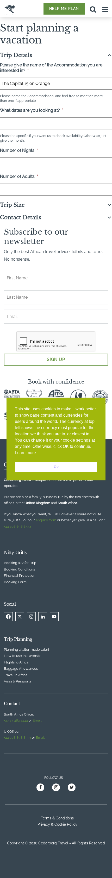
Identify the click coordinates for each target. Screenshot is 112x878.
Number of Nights (19, 150)
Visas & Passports (17, 681)
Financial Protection (19, 576)
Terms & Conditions (57, 818)
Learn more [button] (25, 452)
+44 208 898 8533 (17, 526)
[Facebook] (8, 616)
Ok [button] (56, 467)
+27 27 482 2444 (16, 720)
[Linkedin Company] (42, 616)
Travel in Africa (15, 675)
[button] (56, 55)
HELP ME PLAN (64, 9)
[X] (19, 616)
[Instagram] (31, 616)
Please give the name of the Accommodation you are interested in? (51, 67)
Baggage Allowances (21, 668)
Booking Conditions (19, 569)
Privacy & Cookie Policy (57, 824)
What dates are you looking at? (31, 110)
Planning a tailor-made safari (26, 649)
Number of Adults (19, 176)
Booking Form (15, 582)
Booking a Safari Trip (20, 563)
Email (37, 720)
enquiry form (46, 520)
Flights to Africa (16, 662)
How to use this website (22, 656)
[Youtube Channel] (54, 616)
